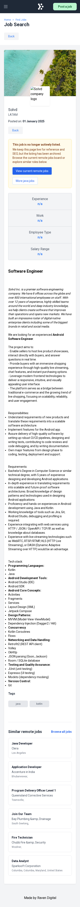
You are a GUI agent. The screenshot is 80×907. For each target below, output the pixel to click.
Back (11, 36)
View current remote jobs (32, 171)
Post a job (65, 6)
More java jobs (25, 181)
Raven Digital (46, 898)
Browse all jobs (61, 731)
